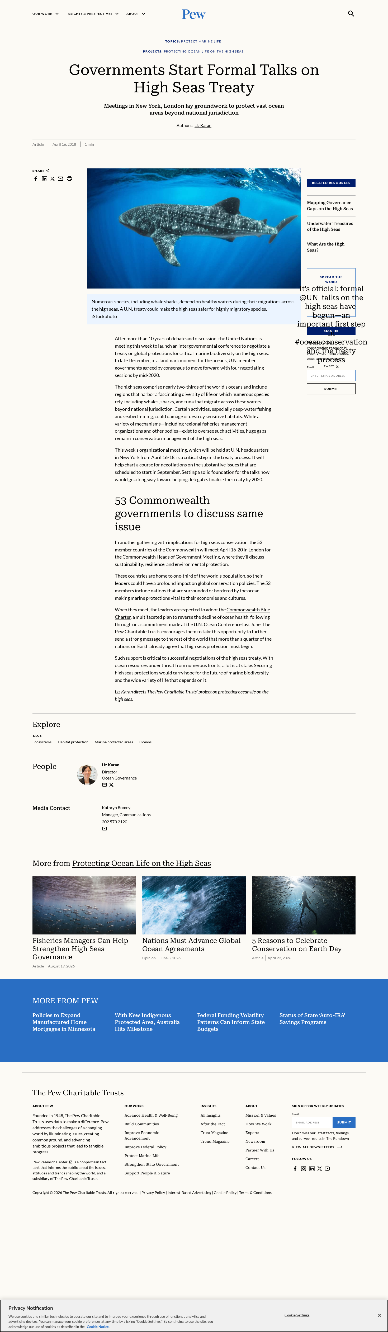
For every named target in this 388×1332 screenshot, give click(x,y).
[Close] (379, 1315)
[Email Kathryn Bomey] (104, 828)
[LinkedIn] (312, 1168)
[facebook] (35, 178)
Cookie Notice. (98, 1326)
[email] (60, 178)
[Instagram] (303, 1168)
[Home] (78, 1092)
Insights (209, 1106)
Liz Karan (110, 764)
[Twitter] (319, 1168)
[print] (69, 178)
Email (310, 367)
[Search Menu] (351, 14)
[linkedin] (44, 178)
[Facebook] (295, 1168)
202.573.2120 (114, 821)
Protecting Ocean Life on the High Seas (141, 863)
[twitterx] (52, 178)
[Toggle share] (352, 165)
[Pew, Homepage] (194, 13)
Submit (331, 389)
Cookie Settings (297, 1315)
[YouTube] (327, 1168)
